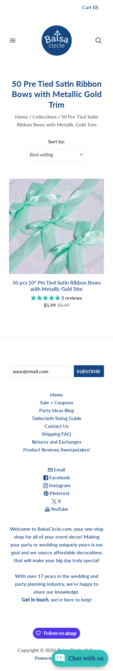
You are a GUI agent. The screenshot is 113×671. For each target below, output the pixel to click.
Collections (45, 116)
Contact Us (57, 426)
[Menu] (12, 40)
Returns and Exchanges (56, 442)
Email (59, 469)
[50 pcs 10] (56, 226)
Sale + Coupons (56, 402)
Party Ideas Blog (56, 410)
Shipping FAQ (56, 434)
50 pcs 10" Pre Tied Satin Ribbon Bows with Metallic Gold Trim (56, 285)
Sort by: (56, 141)
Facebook (59, 477)
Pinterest (59, 493)
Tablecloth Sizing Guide (57, 418)
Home (21, 116)
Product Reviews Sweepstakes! (56, 449)
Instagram (59, 485)
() (90, 7)
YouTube (59, 509)
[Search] (98, 40)
